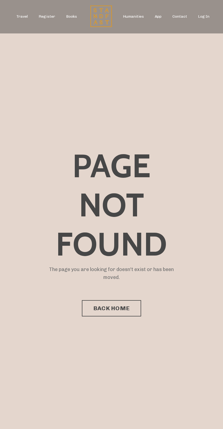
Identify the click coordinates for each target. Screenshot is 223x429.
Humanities (133, 16)
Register (47, 16)
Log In (203, 16)
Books (71, 16)
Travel (22, 16)
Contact (179, 16)
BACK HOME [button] (111, 308)
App (158, 16)
